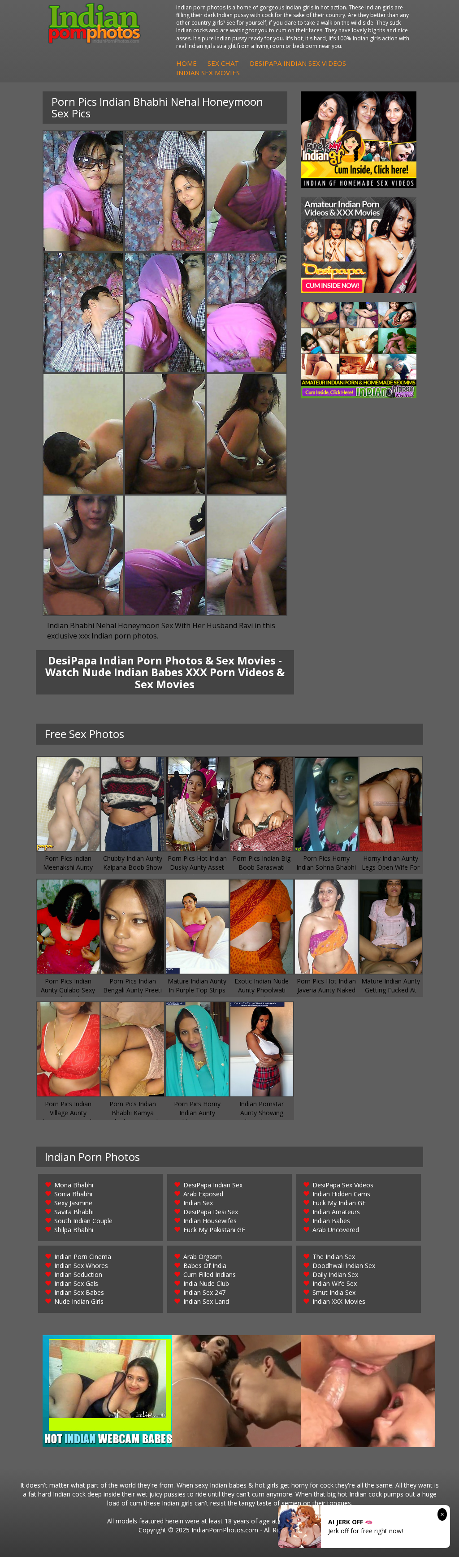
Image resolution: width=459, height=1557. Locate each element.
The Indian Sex (333, 1256)
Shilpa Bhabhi (73, 1229)
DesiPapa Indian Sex (212, 1185)
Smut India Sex (333, 1292)
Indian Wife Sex (334, 1283)
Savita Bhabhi (74, 1212)
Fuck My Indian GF (339, 1203)
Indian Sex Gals (76, 1283)
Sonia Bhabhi (73, 1194)
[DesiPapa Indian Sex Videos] (358, 245)
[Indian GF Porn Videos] (358, 139)
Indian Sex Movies (208, 72)
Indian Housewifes (210, 1220)
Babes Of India (204, 1265)
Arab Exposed (203, 1194)
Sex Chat (223, 63)
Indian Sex (198, 1203)
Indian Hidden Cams (341, 1194)
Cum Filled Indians (209, 1274)
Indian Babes (331, 1220)
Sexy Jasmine (73, 1203)
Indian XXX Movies (338, 1301)
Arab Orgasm (202, 1256)
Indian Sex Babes (79, 1292)
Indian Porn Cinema (82, 1256)
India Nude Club (206, 1283)
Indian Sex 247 (204, 1292)
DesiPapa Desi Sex (210, 1212)
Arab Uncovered (335, 1229)
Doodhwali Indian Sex (343, 1265)
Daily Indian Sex (335, 1274)
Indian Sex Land (206, 1301)
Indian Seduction (78, 1274)
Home (186, 63)
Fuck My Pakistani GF (214, 1229)
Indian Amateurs (336, 1212)
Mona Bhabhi (73, 1185)
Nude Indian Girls (79, 1301)
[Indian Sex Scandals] (358, 350)
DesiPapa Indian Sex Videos (298, 63)
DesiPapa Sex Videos (342, 1185)
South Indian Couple (83, 1220)
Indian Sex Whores (81, 1265)
